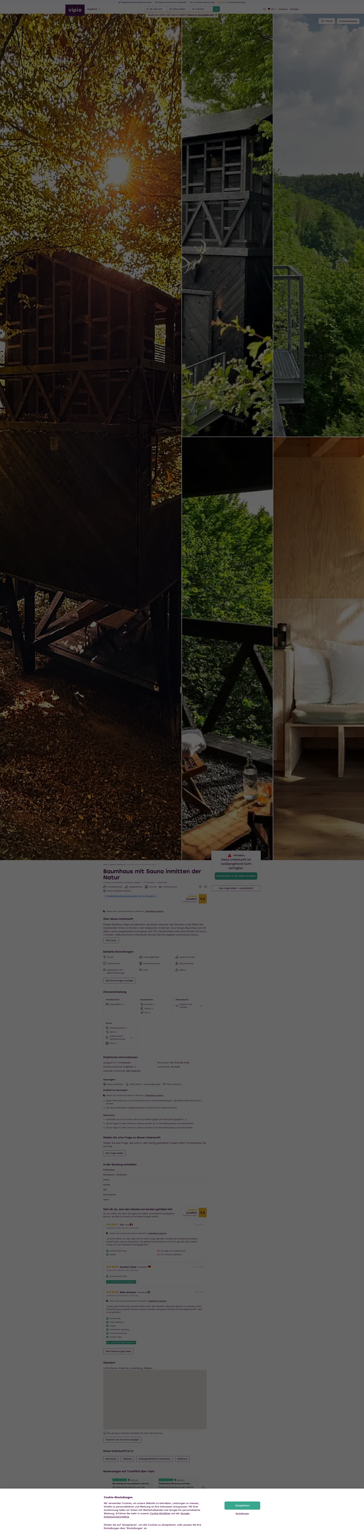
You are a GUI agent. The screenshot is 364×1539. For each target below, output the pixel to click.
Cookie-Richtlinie (160, 1513)
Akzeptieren (242, 1505)
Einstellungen (242, 1513)
